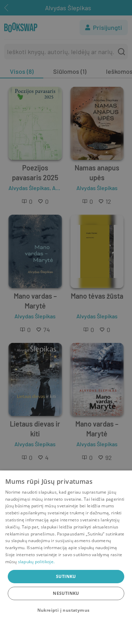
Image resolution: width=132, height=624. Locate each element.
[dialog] (66, 547)
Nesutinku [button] (66, 593)
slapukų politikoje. (36, 562)
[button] (66, 610)
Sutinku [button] (66, 576)
